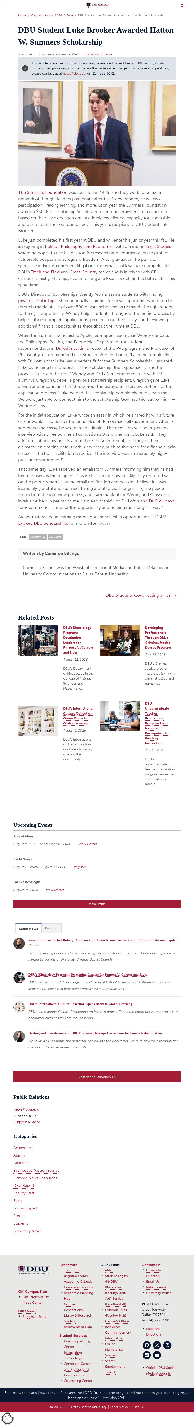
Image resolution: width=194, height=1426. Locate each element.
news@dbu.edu (74, 73)
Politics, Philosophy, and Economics (80, 246)
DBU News (27, 1311)
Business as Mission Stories (36, 1170)
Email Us (152, 1282)
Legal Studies (158, 246)
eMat (109, 1270)
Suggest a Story (26, 1122)
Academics (93, 54)
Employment (115, 1367)
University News (27, 1231)
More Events (97, 904)
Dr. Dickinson (161, 501)
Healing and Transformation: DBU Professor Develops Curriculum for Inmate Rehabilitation (95, 1033)
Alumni (19, 1155)
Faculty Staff (23, 1193)
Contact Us (151, 1265)
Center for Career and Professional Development (77, 1369)
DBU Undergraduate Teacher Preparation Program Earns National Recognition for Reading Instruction (157, 723)
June (70, 15)
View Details (88, 844)
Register (80, 867)
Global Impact (25, 1208)
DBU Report (23, 1185)
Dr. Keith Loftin (70, 348)
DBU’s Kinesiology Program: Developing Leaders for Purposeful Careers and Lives (87, 974)
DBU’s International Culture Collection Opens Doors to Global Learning (80, 1004)
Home (22, 15)
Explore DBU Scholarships (43, 523)
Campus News (40, 15)
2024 (58, 15)
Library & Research (78, 1316)
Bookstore (113, 1327)
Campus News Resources (35, 1178)
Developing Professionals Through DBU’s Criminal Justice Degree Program (158, 638)
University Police (159, 1293)
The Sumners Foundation (42, 192)
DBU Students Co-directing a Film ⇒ (141, 595)
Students (106, 54)
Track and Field (45, 272)
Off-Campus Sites (33, 1292)
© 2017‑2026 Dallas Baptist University (78, 1407)
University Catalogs (78, 1287)
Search (110, 1361)
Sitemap (111, 1355)
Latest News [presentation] (28, 929)
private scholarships (37, 300)
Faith (17, 1200)
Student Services (73, 1335)
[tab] (28, 928)
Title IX (110, 1372)
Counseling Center (78, 1381)
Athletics (20, 1163)
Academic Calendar (78, 1282)
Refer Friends (156, 1287)
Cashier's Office (117, 1321)
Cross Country (83, 272)
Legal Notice (119, 1407)
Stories (19, 1215)
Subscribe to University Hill (97, 1077)
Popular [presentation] (51, 928)
